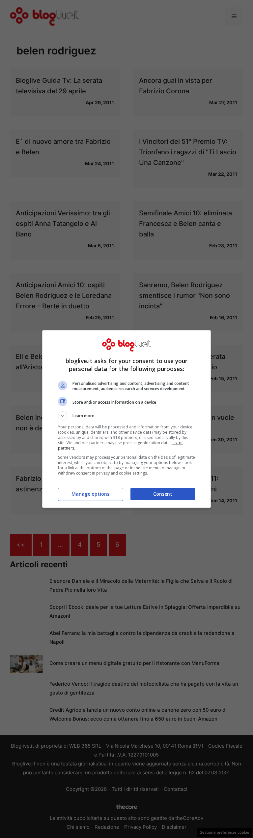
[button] (126, 415)
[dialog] (126, 419)
